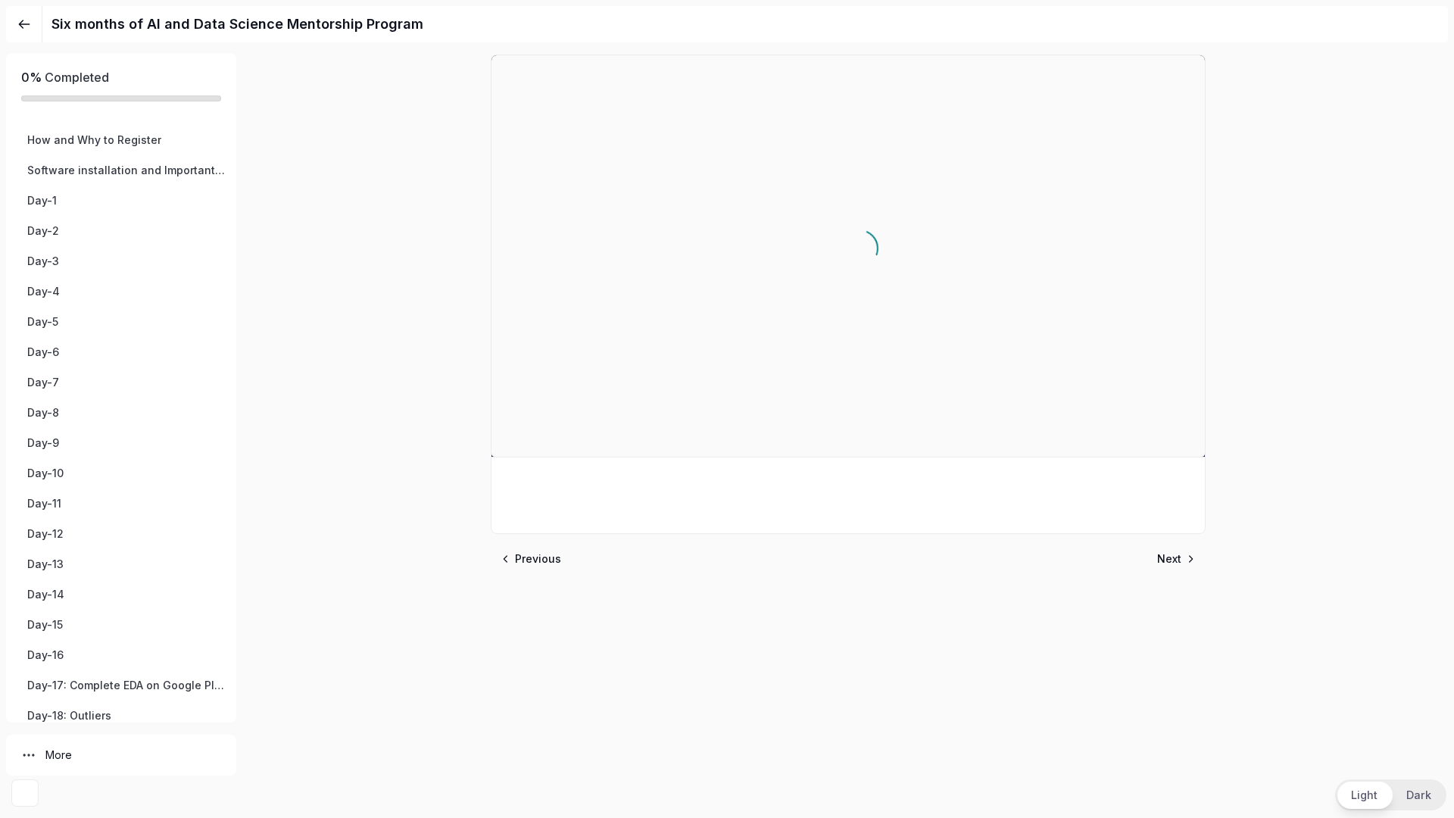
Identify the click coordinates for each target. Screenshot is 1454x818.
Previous (538, 558)
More (58, 754)
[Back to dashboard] (24, 24)
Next (1169, 558)
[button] (121, 140)
